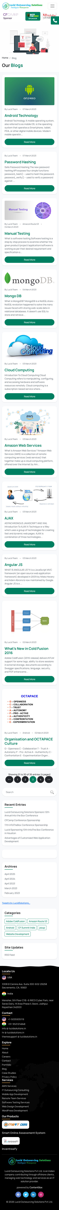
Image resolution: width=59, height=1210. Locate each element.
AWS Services (9, 1085)
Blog (4, 1068)
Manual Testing (17, 233)
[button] (55, 20)
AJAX (9, 518)
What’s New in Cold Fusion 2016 (26, 650)
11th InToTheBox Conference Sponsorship (26, 824)
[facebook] (18, 1194)
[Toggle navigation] (52, 6)
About (5, 1052)
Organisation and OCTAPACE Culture (29, 741)
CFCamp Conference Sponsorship (22, 820)
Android (26, 732)
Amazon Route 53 (31, 224)
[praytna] (11, 1141)
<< (9, 779)
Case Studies (9, 1072)
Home (5, 57)
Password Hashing (20, 161)
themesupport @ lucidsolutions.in (19, 1036)
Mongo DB (13, 295)
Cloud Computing (19, 370)
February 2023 (12, 892)
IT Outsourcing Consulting (15, 1090)
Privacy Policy (9, 1076)
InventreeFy (9, 1149)
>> (48, 779)
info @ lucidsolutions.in (14, 1028)
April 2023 (10, 883)
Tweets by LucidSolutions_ (16, 902)
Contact (6, 1060)
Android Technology (21, 115)
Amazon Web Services (23, 445)
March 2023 (11, 888)
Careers (6, 1056)
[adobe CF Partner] (49, 16)
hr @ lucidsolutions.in (13, 1032)
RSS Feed (10, 954)
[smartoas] (15, 1125)
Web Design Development (15, 1106)
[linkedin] (33, 1194)
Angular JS (13, 564)
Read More (29, 141)
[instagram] (41, 1194)
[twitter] (26, 1194)
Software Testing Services (16, 1102)
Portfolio (6, 1064)
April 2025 (10, 874)
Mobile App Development (15, 1094)
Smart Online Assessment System (23, 1133)
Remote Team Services (14, 1098)
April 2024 (10, 878)
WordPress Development (15, 1110)
